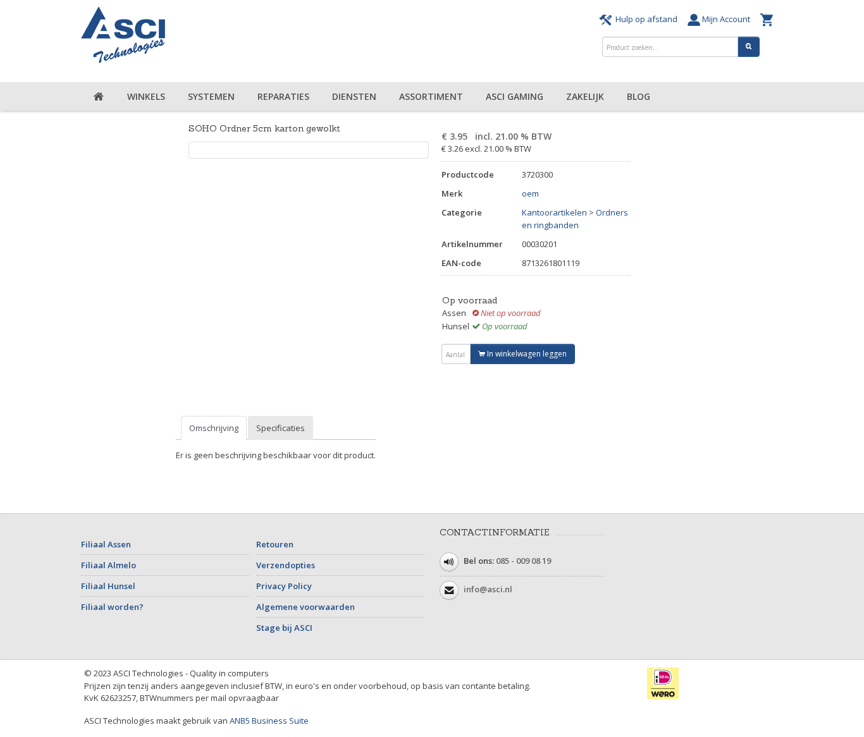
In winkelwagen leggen (526, 353)
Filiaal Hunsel (108, 586)
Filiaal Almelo (108, 565)
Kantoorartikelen (554, 212)
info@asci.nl (488, 589)
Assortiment (431, 96)
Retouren (274, 544)
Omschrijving (213, 428)
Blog (638, 96)
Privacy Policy (284, 586)
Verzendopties (285, 565)
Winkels (146, 96)
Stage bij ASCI (284, 627)
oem (530, 193)
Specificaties (280, 428)
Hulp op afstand (646, 19)
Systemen (211, 96)
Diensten (354, 96)
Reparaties (283, 96)
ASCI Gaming (514, 96)
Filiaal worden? (112, 606)
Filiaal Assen (106, 544)
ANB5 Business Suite (269, 720)
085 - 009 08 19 (523, 560)
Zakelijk (585, 96)
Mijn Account (727, 19)
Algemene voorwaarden (305, 606)
